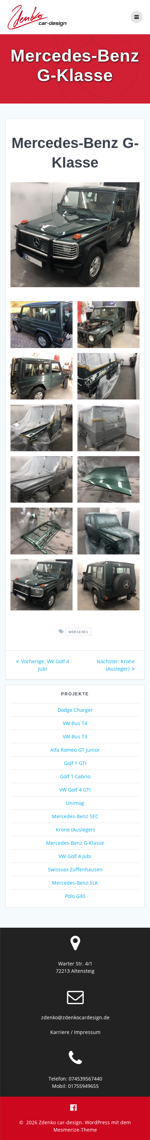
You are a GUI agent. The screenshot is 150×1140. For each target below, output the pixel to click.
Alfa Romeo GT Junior (75, 749)
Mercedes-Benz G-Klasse (75, 843)
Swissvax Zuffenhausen (75, 869)
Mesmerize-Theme (75, 1129)
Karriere (59, 1032)
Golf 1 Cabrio (75, 776)
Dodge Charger (75, 710)
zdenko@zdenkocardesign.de (75, 1017)
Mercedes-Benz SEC (75, 816)
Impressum (87, 1032)
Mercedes (78, 631)
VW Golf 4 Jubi (75, 856)
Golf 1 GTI (75, 763)
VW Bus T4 (75, 723)
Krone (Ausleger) (75, 829)
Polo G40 (75, 896)
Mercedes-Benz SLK (75, 882)
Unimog (75, 803)
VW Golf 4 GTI (75, 789)
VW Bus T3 (75, 736)
